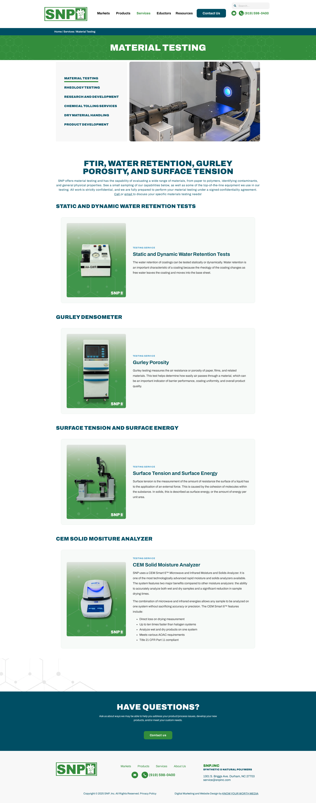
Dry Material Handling (86, 115)
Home (58, 31)
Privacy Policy (148, 793)
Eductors (164, 13)
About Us (180, 766)
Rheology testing (82, 87)
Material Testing (81, 78)
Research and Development (91, 96)
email (128, 194)
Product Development (86, 124)
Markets (103, 13)
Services (143, 13)
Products (123, 13)
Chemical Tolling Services (90, 106)
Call (117, 194)
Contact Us (211, 13)
